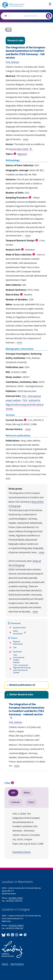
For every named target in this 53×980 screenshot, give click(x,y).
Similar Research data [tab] (21, 694)
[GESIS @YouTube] (21, 934)
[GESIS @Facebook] (8, 934)
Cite (14, 647)
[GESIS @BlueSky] (4, 934)
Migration (22, 154)
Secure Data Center (18, 149)
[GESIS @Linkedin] (12, 934)
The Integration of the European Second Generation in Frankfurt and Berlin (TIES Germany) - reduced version (26, 709)
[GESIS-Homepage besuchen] (13, 4)
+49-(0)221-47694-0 (16, 925)
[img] (15, 154)
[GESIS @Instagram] (17, 934)
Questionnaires (18, 627)
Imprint (5, 964)
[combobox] (26, 16)
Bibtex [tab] (27, 792)
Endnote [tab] (15, 802)
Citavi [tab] (31, 802)
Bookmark (17, 651)
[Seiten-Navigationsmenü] (50, 4)
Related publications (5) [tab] (22, 685)
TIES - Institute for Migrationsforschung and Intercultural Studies (24, 404)
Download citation (21, 852)
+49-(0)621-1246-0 (15, 898)
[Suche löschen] (44, 16)
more (25, 139)
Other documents (18, 632)
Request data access (18, 642)
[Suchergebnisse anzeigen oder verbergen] (48, 15)
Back (8, 29)
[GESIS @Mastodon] (25, 934)
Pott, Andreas (12, 62)
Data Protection (17, 964)
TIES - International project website (18, 659)
